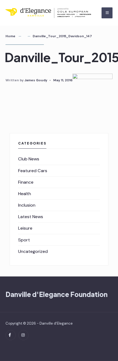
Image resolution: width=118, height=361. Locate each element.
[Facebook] (10, 335)
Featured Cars (32, 171)
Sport (24, 240)
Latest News (30, 217)
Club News (28, 159)
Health (24, 194)
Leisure (25, 228)
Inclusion (26, 205)
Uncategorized (33, 251)
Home (10, 36)
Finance (25, 182)
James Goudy (35, 80)
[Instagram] (23, 335)
